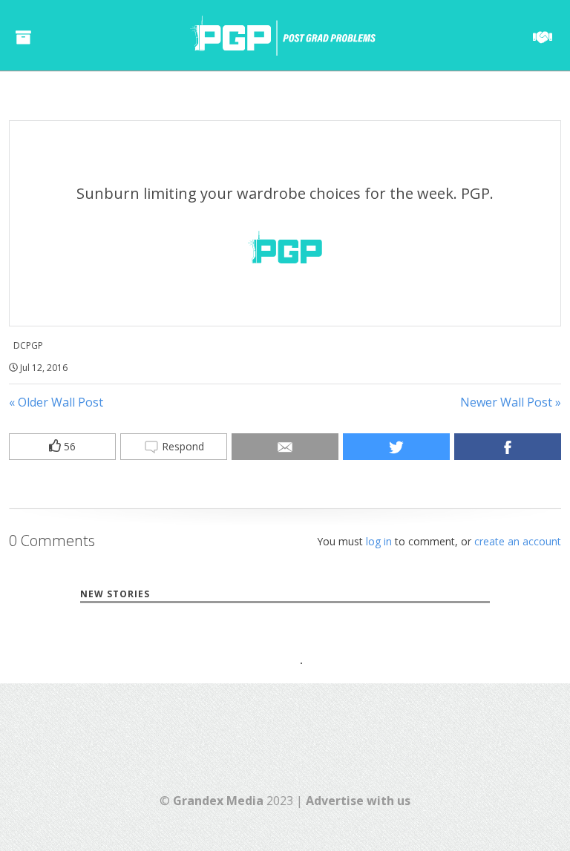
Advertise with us (358, 800)
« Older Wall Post (56, 402)
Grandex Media (218, 800)
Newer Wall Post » (510, 402)
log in (379, 541)
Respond (181, 446)
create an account (517, 541)
